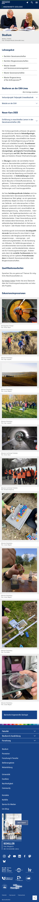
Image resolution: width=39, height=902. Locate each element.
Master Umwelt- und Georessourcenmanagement (16, 67)
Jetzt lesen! (21, 822)
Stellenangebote (8, 763)
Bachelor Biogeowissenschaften (16, 61)
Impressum (12, 895)
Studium (5, 749)
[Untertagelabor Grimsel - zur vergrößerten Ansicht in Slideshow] (19, 311)
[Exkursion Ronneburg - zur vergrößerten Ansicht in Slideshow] (19, 342)
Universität (6, 774)
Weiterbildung (7, 767)
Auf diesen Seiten (8, 281)
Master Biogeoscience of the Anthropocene (12, 78)
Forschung (6, 740)
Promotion (6, 753)
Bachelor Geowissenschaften (15, 56)
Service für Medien (9, 804)
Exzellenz (5, 779)
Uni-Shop (5, 809)
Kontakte (5, 795)
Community (6, 788)
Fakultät (5, 731)
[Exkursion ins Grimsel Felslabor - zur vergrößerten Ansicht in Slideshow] (19, 438)
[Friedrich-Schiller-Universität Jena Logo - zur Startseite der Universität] (6, 2)
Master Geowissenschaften (14, 73)
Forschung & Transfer (10, 758)
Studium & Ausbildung (11, 736)
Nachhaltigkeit (7, 783)
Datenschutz (21, 895)
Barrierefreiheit (6, 899)
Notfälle (5, 800)
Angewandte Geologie (13, 7)
